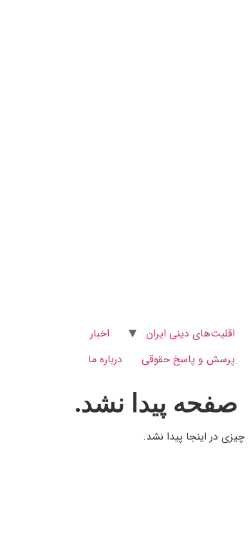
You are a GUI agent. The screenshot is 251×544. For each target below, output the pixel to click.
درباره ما (105, 359)
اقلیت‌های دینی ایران (190, 333)
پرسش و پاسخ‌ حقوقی (188, 359)
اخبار (99, 333)
